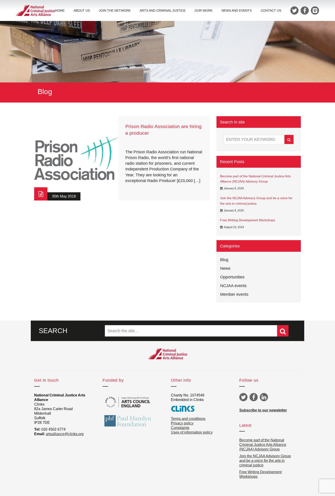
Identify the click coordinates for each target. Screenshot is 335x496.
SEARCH (53, 330)
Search (289, 139)
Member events (234, 294)
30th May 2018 (64, 196)
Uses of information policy (192, 432)
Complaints (180, 428)
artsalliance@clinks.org (65, 434)
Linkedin (264, 397)
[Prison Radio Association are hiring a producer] (76, 158)
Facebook (254, 397)
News (225, 268)
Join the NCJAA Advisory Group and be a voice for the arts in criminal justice (256, 200)
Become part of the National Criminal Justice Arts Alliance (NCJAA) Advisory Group (255, 178)
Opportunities (232, 277)
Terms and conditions (188, 419)
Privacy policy (182, 423)
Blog (224, 259)
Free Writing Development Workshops (247, 220)
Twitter (243, 397)
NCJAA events (233, 285)
